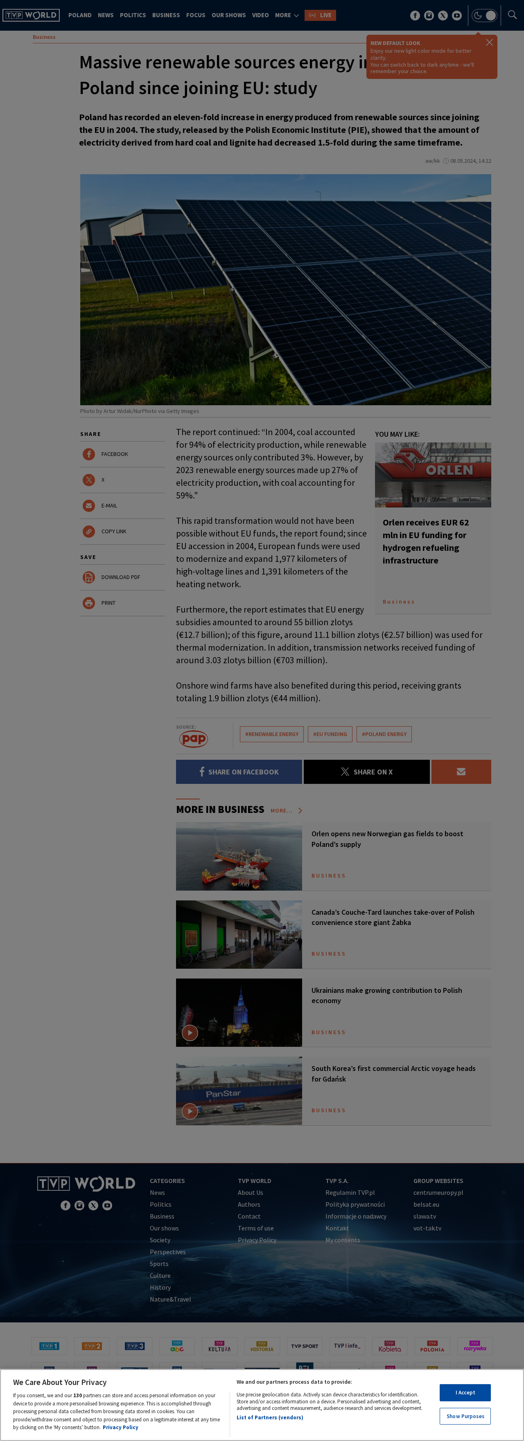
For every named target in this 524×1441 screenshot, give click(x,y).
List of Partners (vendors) (270, 1417)
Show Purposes (465, 1416)
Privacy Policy (120, 1427)
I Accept (465, 1392)
